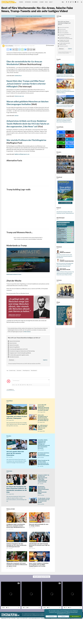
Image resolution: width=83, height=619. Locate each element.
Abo (63, 2)
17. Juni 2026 (10, 567)
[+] (31, 384)
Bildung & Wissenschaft (13, 560)
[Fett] (13, 385)
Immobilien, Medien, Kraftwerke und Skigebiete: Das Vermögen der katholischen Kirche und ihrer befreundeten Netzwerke (44, 444)
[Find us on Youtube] (75, 2)
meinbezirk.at (18, 75)
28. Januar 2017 (31, 45)
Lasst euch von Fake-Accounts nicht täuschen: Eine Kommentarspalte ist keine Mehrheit (64, 256)
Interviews (28, 2)
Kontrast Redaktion (9, 45)
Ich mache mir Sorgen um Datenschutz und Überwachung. (22, 351)
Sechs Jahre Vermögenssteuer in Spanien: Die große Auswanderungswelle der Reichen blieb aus (43, 417)
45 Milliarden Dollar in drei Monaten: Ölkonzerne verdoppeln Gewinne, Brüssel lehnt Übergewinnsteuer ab (15, 526)
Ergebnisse (45, 359)
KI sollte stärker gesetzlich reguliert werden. (19, 355)
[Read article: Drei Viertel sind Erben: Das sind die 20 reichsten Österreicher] (33, 455)
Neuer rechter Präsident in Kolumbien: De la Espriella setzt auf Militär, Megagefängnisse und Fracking (39, 565)
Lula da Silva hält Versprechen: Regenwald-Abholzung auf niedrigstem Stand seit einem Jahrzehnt (43, 407)
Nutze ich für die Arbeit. (14, 341)
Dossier (41, 2)
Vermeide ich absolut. (14, 356)
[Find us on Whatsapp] (77, 2)
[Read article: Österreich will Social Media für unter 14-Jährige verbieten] (39, 517)
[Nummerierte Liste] (20, 385)
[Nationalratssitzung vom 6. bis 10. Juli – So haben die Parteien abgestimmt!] (65, 232)
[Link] (28, 385)
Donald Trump (12, 370)
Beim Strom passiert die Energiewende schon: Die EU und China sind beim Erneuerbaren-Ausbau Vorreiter (65, 265)
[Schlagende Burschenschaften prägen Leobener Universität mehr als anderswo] (65, 68)
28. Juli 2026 (32, 527)
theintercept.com (19, 96)
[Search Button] (81, 2)
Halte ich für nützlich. (14, 345)
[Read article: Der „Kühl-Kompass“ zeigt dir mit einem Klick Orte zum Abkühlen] (33, 427)
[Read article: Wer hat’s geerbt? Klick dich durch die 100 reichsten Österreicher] (16, 444)
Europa (9, 413)
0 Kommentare (50, 45)
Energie (9, 521)
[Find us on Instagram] (68, 2)
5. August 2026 (10, 529)
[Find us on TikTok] (70, 2)
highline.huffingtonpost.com (22, 154)
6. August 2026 (42, 422)
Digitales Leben (33, 521)
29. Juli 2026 (9, 457)
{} (29, 384)
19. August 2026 (10, 420)
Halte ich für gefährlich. (14, 347)
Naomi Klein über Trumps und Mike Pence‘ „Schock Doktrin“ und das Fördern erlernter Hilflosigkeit (26, 84)
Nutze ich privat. (13, 343)
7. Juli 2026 (41, 466)
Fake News (19, 370)
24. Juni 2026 (41, 504)
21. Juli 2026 (41, 449)
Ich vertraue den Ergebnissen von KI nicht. (18, 349)
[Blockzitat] (24, 385)
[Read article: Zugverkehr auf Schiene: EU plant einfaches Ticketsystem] (16, 409)
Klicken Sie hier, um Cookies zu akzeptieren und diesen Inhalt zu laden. (28, 260)
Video (46, 2)
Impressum (3, 618)
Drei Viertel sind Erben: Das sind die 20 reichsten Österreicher (43, 454)
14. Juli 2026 (32, 548)
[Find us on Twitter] (73, 2)
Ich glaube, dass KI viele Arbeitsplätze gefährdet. (20, 353)
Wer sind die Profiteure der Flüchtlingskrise (26, 140)
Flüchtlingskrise (26, 370)
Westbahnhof (34, 370)
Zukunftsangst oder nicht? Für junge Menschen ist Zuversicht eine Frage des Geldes (39, 545)
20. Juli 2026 (41, 457)
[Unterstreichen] (17, 385)
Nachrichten (17, 45)
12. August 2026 (42, 412)
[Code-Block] (26, 385)
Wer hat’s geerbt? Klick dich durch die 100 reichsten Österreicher (15, 453)
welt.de (16, 115)
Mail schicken (27, 331)
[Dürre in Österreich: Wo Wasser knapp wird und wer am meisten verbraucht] (65, 99)
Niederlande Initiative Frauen (13, 274)
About (51, 2)
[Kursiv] (15, 385)
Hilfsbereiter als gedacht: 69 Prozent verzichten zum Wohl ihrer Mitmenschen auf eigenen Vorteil (16, 565)
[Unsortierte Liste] (22, 385)
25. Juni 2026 (41, 495)
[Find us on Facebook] (66, 2)
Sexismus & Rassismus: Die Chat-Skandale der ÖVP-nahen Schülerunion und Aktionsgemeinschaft (16, 545)
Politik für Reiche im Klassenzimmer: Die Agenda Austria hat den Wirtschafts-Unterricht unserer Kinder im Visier (65, 273)
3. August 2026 (42, 431)
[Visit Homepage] (9, 2)
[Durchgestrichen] (18, 385)
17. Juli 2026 (9, 548)
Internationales (34, 560)
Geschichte (10, 483)
